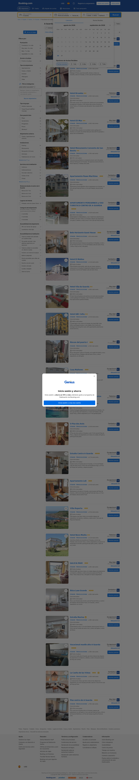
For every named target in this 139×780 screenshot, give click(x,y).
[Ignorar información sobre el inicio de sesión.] (94, 376)
